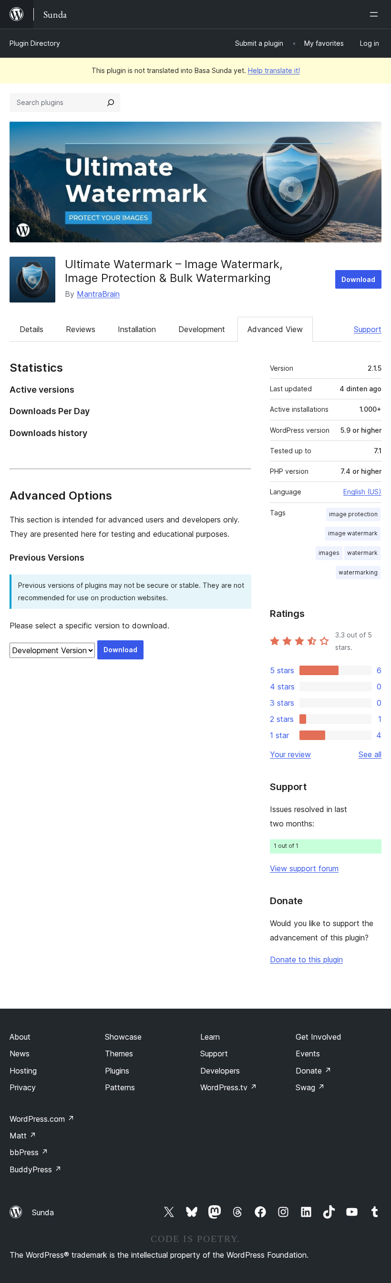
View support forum (304, 868)
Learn (210, 1037)
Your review (290, 754)
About (20, 1037)
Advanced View (275, 329)
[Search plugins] (110, 102)
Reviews (80, 329)
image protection (353, 514)
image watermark (353, 533)
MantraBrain (98, 294)
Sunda (43, 1212)
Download (358, 279)
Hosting (23, 1070)
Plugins (117, 1070)
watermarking (358, 572)
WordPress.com (42, 1119)
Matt (23, 1135)
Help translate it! (274, 70)
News (20, 1053)
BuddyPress (36, 1169)
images (329, 552)
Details (31, 329)
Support (367, 329)
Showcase (123, 1037)
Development (201, 329)
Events (308, 1053)
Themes (119, 1053)
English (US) (362, 492)
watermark (362, 552)
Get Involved (318, 1037)
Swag (310, 1087)
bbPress (29, 1152)
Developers (220, 1070)
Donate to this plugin (306, 959)
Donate (313, 1070)
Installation (137, 329)
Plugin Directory (35, 43)
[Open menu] (375, 14)
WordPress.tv (228, 1087)
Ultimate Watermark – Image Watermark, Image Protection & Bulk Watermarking (174, 271)
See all (370, 754)
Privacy (23, 1087)
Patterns (120, 1087)
